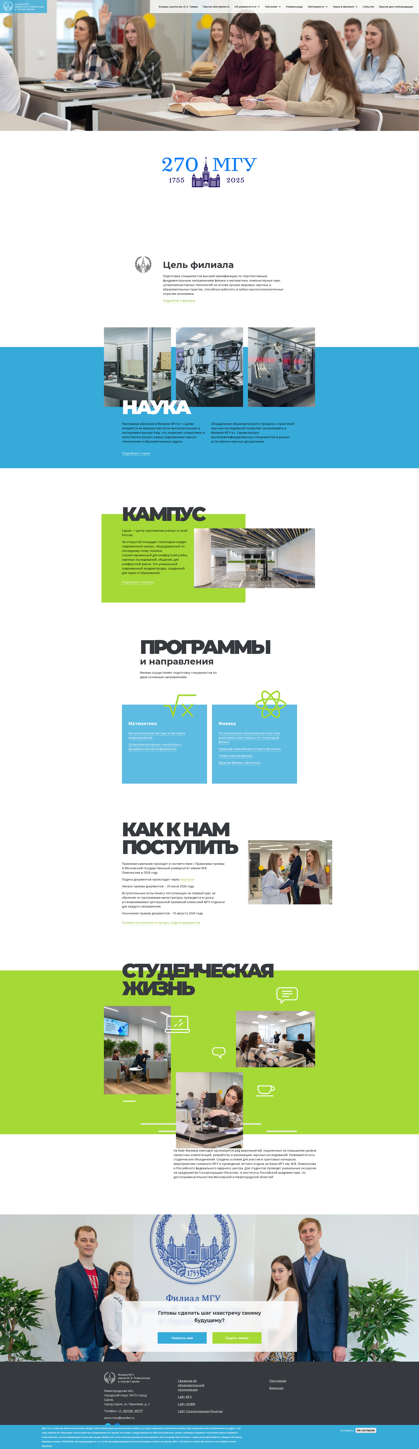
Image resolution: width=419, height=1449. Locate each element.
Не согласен (366, 1430)
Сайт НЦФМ (186, 1404)
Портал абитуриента (216, 6)
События (368, 6)
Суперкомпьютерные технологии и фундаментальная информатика (155, 746)
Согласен (346, 1430)
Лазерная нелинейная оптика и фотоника (250, 749)
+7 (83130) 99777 (130, 1411)
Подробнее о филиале (179, 300)
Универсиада (294, 6)
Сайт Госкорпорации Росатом (200, 1411)
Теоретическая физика (235, 756)
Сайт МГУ (185, 1397)
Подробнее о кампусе (138, 582)
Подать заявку (236, 1338)
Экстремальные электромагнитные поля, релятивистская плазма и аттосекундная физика (250, 737)
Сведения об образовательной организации (191, 1385)
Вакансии (276, 1388)
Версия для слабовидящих (396, 6)
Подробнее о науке (136, 453)
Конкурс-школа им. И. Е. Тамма (178, 6)
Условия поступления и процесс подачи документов (161, 923)
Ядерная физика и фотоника (239, 763)
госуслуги (187, 879)
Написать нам (182, 1338)
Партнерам (277, 1381)
